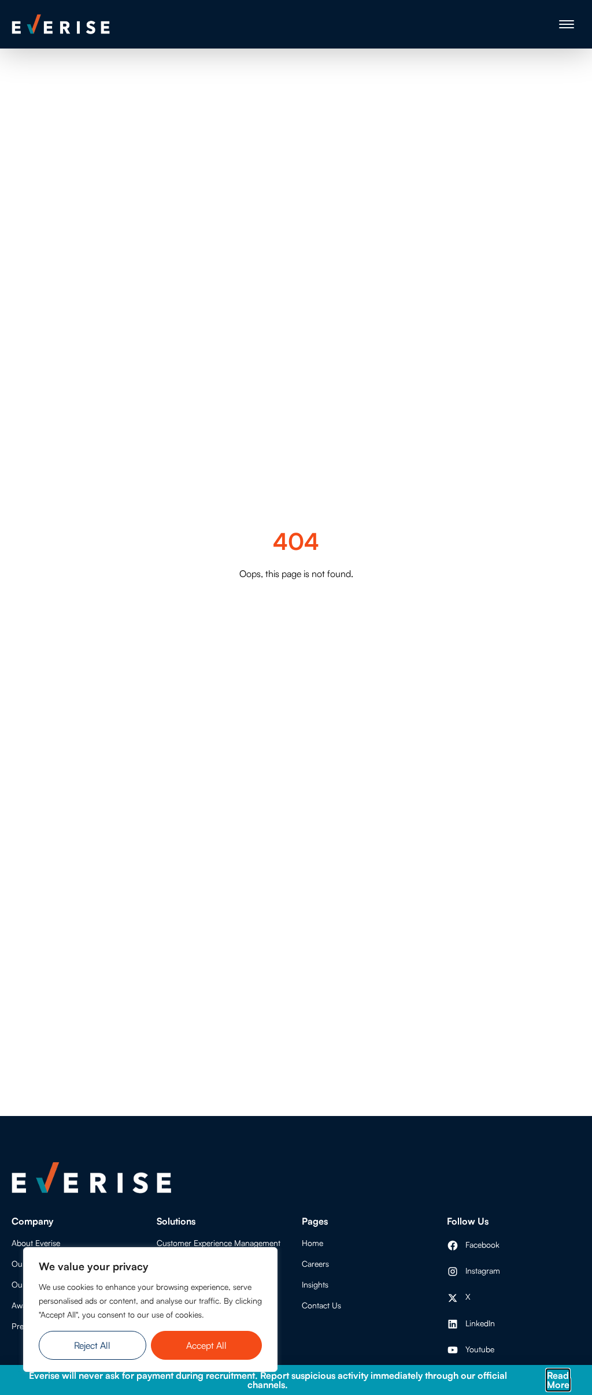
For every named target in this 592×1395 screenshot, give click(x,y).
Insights (315, 1284)
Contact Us (321, 1305)
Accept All (206, 1345)
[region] (150, 1309)
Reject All (92, 1345)
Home (312, 1243)
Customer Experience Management (218, 1243)
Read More (558, 1380)
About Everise (36, 1243)
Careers (315, 1263)
